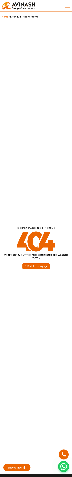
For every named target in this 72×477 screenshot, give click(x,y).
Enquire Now (15, 467)
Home (5, 16)
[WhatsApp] (63, 466)
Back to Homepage (37, 266)
